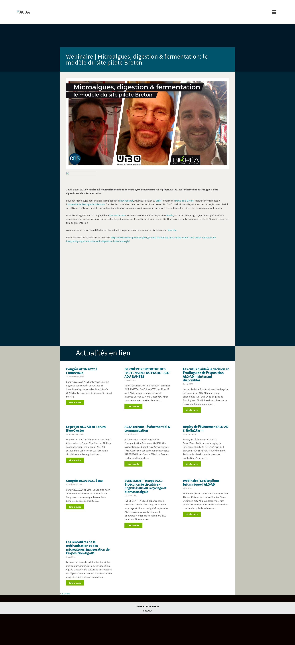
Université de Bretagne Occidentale (86, 204)
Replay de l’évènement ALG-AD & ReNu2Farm (205, 428)
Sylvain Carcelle (117, 215)
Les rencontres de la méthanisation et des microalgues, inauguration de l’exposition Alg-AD (87, 547)
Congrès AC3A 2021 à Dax (84, 480)
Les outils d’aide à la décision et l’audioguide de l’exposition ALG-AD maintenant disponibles (206, 374)
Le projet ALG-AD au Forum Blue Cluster (86, 428)
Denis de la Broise (184, 200)
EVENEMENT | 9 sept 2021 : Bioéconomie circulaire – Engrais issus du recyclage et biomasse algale (145, 486)
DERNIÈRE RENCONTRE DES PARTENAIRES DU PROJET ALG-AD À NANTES (147, 373)
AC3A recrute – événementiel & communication (147, 428)
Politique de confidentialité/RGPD (147, 606)
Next (67, 593)
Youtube (172, 230)
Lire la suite (75, 402)
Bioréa (169, 215)
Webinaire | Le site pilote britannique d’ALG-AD (201, 482)
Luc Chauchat (126, 200)
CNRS (159, 200)
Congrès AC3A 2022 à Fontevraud (81, 371)
